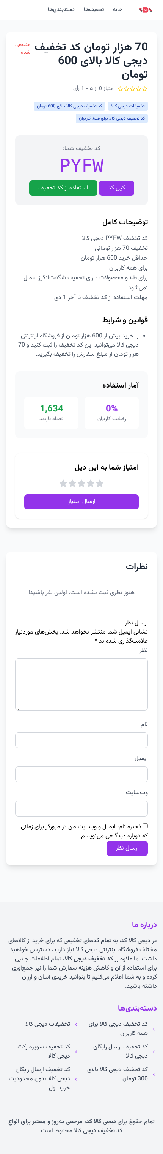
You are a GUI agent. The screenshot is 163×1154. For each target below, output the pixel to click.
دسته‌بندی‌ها (61, 10)
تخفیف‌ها (94, 10)
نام (144, 724)
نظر (143, 650)
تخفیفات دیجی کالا (47, 1024)
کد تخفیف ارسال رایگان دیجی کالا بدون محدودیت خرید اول (39, 1079)
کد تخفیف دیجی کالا (88, 959)
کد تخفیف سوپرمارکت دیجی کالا (43, 1052)
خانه (117, 10)
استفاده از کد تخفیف (63, 188)
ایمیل (141, 758)
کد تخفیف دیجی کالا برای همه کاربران (118, 1029)
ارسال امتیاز (82, 501)
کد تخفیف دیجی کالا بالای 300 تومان (117, 1075)
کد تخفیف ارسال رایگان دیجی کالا (120, 1052)
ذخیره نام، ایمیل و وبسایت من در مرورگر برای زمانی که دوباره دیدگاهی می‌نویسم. (84, 831)
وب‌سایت (137, 793)
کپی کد (116, 188)
